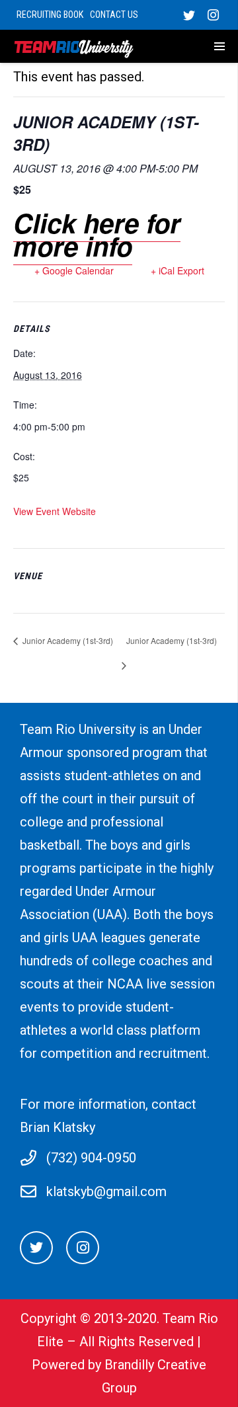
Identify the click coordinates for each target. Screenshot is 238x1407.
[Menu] (202, 46)
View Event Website (54, 511)
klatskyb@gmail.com (106, 1191)
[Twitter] (189, 15)
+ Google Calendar (74, 270)
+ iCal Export (177, 270)
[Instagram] (213, 15)
